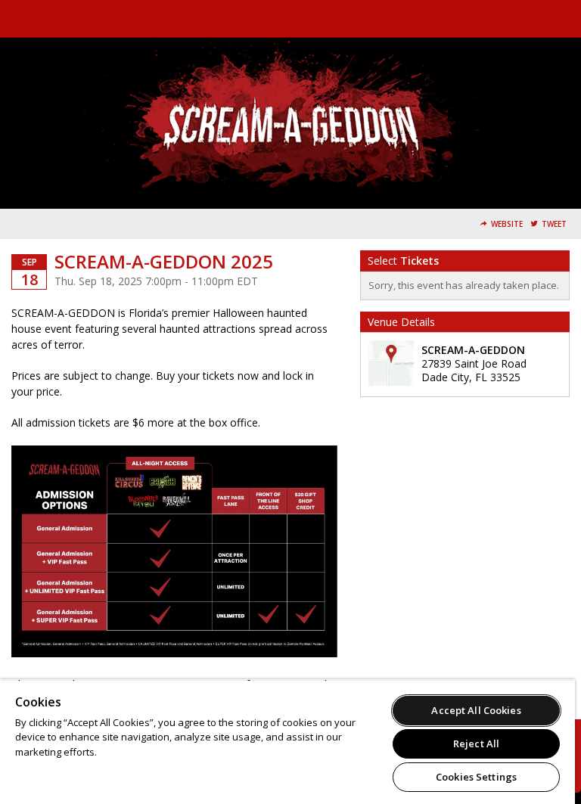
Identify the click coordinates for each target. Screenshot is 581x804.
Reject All (476, 743)
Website (507, 224)
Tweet (554, 224)
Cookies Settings (476, 777)
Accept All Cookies (475, 710)
